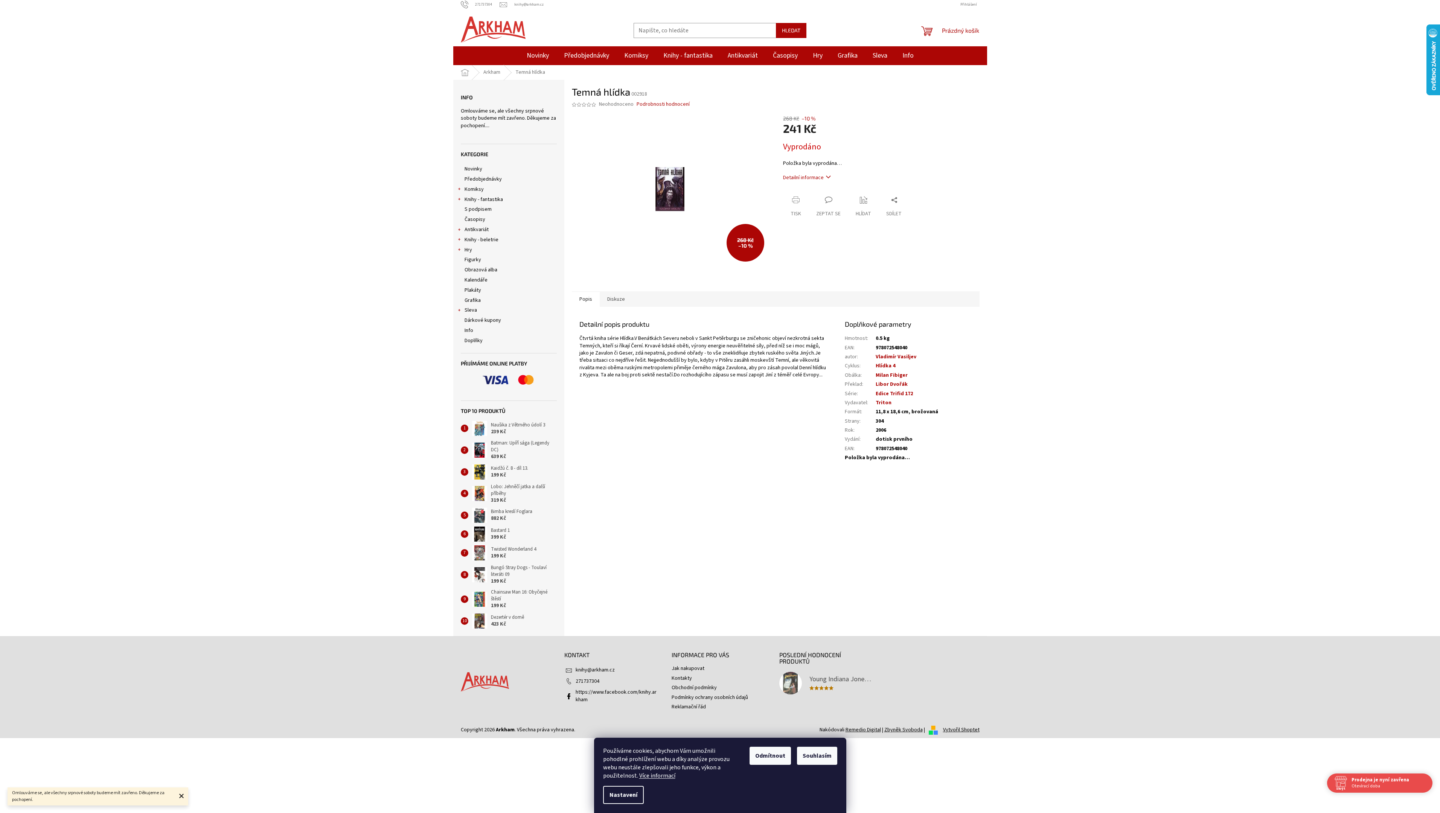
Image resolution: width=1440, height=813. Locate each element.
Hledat (791, 30)
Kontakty (682, 678)
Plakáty (473, 290)
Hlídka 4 (885, 366)
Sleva (471, 310)
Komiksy (474, 189)
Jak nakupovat (688, 668)
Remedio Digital (863, 730)
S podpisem (478, 209)
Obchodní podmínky (694, 687)
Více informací (657, 776)
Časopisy (475, 219)
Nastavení (623, 795)
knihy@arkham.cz (595, 670)
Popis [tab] (585, 299)
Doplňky (474, 340)
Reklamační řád (689, 707)
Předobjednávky (483, 179)
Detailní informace (803, 177)
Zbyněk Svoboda (903, 730)
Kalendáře (476, 280)
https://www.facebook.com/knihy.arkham (616, 695)
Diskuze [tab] (616, 299)
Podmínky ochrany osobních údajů (710, 697)
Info (469, 330)
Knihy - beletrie (481, 240)
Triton (883, 402)
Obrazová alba (481, 270)
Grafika (473, 300)
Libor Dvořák (892, 384)
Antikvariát (477, 229)
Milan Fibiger (892, 375)
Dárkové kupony (483, 320)
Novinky (473, 169)
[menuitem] (537, 55)
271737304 (587, 681)
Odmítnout (770, 756)
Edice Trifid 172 (894, 393)
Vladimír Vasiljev (896, 357)
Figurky (473, 259)
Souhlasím (817, 756)
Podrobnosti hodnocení (663, 104)
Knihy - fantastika (484, 199)
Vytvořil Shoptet (961, 730)
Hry (468, 250)
